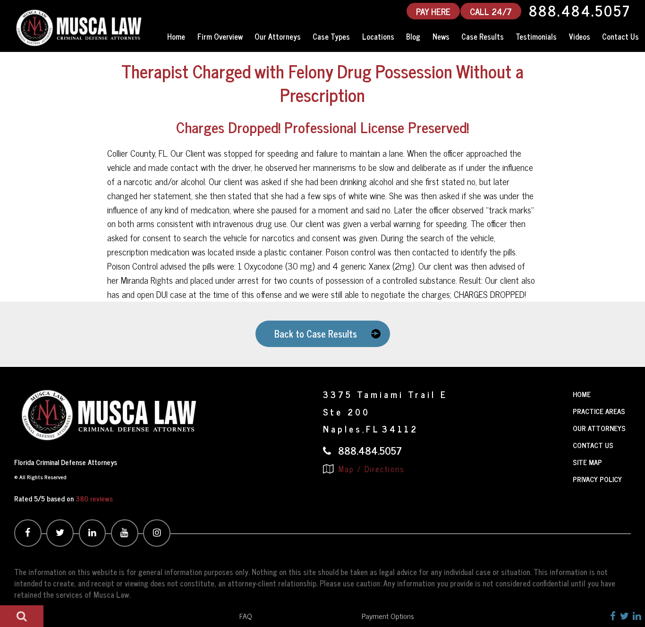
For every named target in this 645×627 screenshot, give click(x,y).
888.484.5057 (580, 11)
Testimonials (536, 36)
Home (176, 36)
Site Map (587, 462)
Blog (413, 36)
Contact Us (620, 36)
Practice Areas (599, 411)
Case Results (482, 36)
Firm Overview (220, 36)
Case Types (331, 36)
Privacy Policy (597, 479)
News (441, 36)
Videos (579, 36)
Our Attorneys (278, 36)
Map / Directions (370, 469)
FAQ (245, 616)
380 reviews (94, 498)
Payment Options (388, 616)
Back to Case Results (315, 333)
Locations (378, 36)
